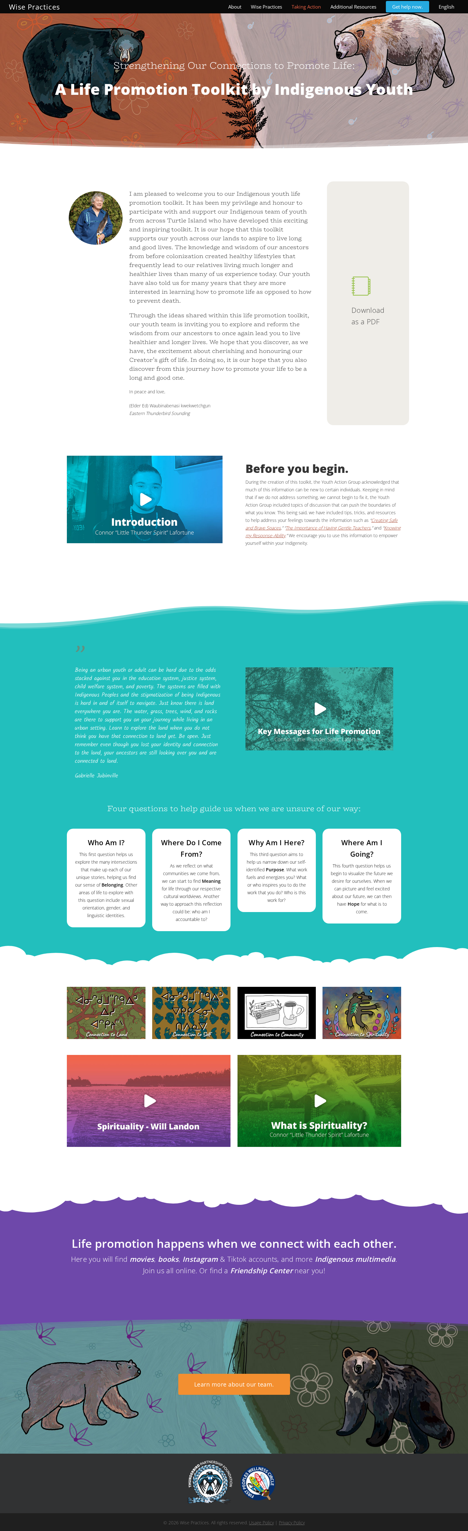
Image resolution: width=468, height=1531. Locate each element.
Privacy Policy (292, 1523)
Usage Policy (261, 1523)
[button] (234, 1384)
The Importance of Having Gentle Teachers (328, 528)
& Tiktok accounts (229, 1259)
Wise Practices (34, 6)
